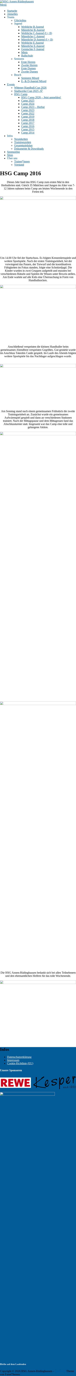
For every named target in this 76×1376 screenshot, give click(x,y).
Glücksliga (20, 20)
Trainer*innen (22, 161)
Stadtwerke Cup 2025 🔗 (28, 91)
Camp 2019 (27, 116)
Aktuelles (12, 13)
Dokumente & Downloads (29, 148)
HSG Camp (20, 94)
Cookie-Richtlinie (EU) (20, 1063)
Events (11, 84)
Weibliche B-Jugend (32, 26)
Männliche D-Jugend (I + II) (37, 39)
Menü (3, 4)
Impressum (13, 1060)
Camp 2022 (27, 113)
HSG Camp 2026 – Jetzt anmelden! (41, 97)
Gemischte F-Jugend (32, 49)
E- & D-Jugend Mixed (33, 81)
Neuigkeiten (21, 139)
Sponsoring (13, 151)
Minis (24, 52)
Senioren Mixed (30, 78)
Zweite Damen (29, 71)
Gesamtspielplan (23, 145)
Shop (10, 155)
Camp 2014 (27, 132)
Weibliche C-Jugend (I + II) (36, 33)
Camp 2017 (27, 123)
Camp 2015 (27, 129)
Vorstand (19, 164)
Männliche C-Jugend (33, 36)
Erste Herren (28, 62)
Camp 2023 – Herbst (33, 107)
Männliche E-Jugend (32, 45)
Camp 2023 (27, 110)
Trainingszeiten (22, 142)
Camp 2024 (27, 103)
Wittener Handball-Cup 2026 (30, 87)
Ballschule (27, 55)
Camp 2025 (27, 100)
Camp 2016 (27, 126)
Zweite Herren (29, 65)
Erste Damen (28, 68)
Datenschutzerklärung (19, 1056)
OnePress (60, 1371)
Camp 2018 (27, 119)
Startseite (12, 10)
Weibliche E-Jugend (32, 42)
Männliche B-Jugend (33, 29)
